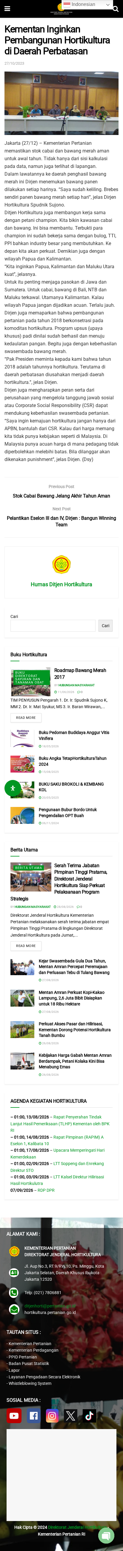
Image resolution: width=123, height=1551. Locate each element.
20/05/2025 (50, 797)
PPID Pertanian (23, 1357)
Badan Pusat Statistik (29, 1363)
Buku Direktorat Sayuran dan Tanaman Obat (29, 677)
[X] (70, 1416)
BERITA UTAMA (28, 868)
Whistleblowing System (30, 1383)
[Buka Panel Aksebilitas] (12, 788)
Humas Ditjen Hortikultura (61, 584)
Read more (26, 718)
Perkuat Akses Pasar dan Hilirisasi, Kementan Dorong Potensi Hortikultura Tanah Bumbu (75, 1029)
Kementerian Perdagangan (34, 1350)
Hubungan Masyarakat (77, 685)
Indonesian (82, 4)
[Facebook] (34, 1415)
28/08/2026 (65, 906)
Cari (14, 616)
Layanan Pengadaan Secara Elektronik (44, 1376)
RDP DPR (46, 1190)
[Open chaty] (106, 1536)
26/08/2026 (50, 1043)
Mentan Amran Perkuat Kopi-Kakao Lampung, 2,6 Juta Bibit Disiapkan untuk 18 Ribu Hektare (71, 998)
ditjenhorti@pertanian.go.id (50, 1306)
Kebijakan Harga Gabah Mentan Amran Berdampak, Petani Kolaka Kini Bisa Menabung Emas (75, 1061)
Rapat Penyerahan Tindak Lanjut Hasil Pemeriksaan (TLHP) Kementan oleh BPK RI (60, 1124)
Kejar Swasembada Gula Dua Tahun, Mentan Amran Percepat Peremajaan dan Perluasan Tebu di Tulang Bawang (74, 967)
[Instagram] (52, 1416)
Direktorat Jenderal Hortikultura (77, 1527)
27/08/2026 (50, 980)
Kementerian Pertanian (30, 1343)
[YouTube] (14, 1415)
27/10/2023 (14, 63)
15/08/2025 (50, 771)
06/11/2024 (50, 823)
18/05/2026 (50, 746)
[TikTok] (89, 1416)
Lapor (14, 1370)
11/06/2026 (65, 692)
